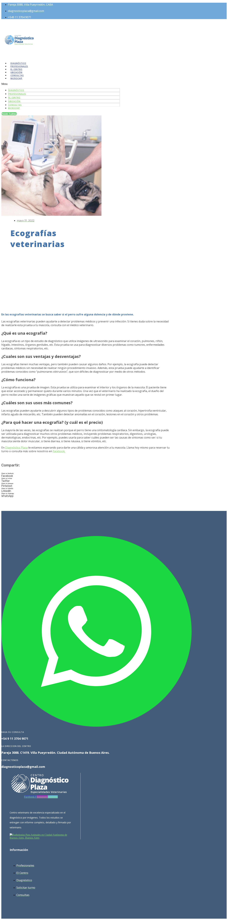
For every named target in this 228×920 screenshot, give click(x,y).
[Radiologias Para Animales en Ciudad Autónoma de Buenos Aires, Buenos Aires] (41, 837)
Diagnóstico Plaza (16, 447)
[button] (60, 83)
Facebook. (59, 451)
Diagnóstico (16, 90)
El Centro (14, 97)
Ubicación (14, 101)
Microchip (16, 78)
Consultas (15, 105)
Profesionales (17, 93)
